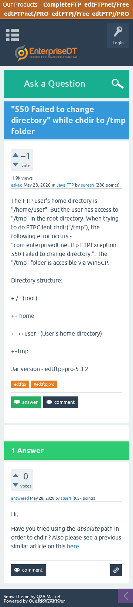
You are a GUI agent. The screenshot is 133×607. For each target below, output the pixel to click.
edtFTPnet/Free (106, 4)
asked (17, 185)
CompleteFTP (62, 4)
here (73, 546)
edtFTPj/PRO (110, 13)
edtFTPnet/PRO (26, 13)
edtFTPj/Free (70, 13)
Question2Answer (47, 601)
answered (20, 498)
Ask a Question (54, 84)
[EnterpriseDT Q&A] (46, 53)
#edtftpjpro (44, 384)
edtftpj (20, 384)
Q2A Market (49, 596)
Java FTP (65, 185)
